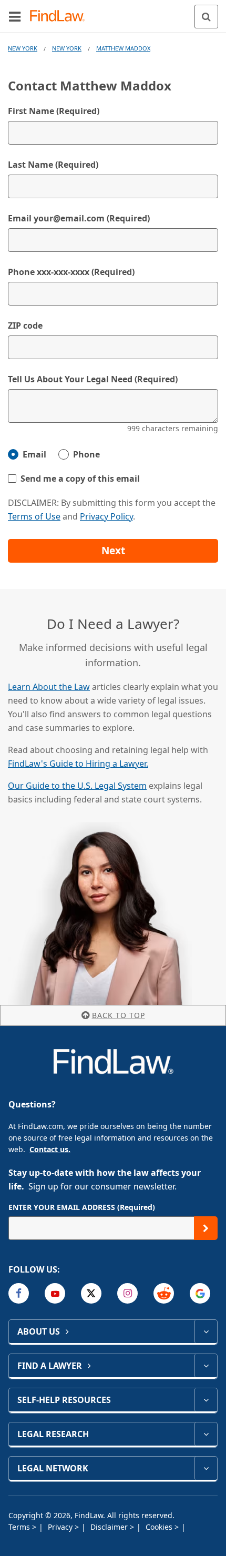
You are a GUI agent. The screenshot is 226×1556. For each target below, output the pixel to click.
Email (34, 454)
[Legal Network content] (205, 1468)
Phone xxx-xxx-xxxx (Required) (71, 272)
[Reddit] (163, 1293)
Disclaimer (110, 1527)
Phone (86, 454)
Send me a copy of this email (80, 478)
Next (113, 550)
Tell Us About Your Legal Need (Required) (93, 379)
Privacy (61, 1527)
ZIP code (25, 325)
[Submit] (206, 1228)
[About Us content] (205, 1331)
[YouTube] (55, 1293)
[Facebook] (18, 1293)
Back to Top (118, 1015)
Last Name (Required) (53, 164)
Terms (20, 1527)
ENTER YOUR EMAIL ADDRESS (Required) (81, 1207)
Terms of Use (34, 516)
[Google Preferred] (200, 1293)
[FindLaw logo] (60, 16)
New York (22, 48)
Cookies (160, 1527)
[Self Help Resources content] (205, 1399)
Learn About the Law (49, 687)
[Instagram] (127, 1293)
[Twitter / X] (91, 1293)
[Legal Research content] (205, 1434)
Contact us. (49, 1149)
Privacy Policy (106, 516)
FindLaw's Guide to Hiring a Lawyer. (78, 763)
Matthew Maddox (123, 48)
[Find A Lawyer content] (205, 1365)
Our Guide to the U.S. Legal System (77, 785)
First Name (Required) (53, 111)
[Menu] (14, 16)
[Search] (206, 16)
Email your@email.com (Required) (79, 218)
